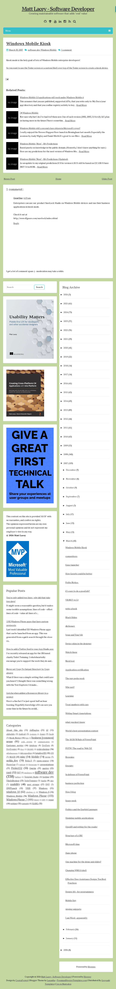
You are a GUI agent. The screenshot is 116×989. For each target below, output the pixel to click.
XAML (35, 803)
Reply (16, 223)
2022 (66, 330)
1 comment (66, 49)
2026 (66, 294)
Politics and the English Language (81, 809)
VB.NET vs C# (72, 599)
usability (15, 784)
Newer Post (9, 178)
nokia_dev (12, 760)
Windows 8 (44, 792)
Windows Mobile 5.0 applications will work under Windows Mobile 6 (52, 97)
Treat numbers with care (77, 704)
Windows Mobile (48, 49)
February (70, 929)
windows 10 (13, 792)
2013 (66, 409)
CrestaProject (22, 980)
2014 (66, 401)
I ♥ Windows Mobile (29, 112)
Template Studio (31, 777)
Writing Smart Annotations (78, 713)
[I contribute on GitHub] (44, 21)
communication (44, 742)
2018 (66, 365)
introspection (26, 753)
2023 (66, 321)
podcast (22, 764)
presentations (47, 764)
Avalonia (33, 734)
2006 (66, 949)
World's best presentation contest (81, 730)
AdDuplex (34, 730)
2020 (66, 347)
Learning (69, 695)
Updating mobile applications (79, 818)
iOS (52, 753)
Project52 (16, 768)
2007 (66, 463)
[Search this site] (74, 21)
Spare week (70, 800)
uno (52, 780)
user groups (33, 784)
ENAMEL (30, 749)
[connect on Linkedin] (59, 21)
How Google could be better (78, 573)
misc (22, 756)
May (68, 532)
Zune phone (71, 852)
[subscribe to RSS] (69, 21)
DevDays (46, 745)
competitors (71, 556)
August (69, 505)
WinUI (36, 800)
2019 (66, 356)
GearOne (18, 198)
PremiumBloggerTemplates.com (72, 980)
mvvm (47, 757)
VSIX (28, 788)
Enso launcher (72, 564)
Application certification (77, 669)
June (68, 523)
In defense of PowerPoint (77, 774)
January (69, 938)
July (68, 514)
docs (22, 749)
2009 (66, 445)
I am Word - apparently (76, 917)
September (71, 496)
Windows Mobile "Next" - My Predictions (39, 143)
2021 (66, 339)
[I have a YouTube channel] (54, 21)
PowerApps (33, 764)
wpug (51, 799)
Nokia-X (28, 760)
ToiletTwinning (30, 780)
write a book (71, 608)
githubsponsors (11, 753)
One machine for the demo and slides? (83, 861)
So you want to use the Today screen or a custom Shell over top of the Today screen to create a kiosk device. (57, 67)
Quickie (32, 768)
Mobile (35, 756)
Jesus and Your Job (74, 634)
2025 (66, 303)
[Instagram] (64, 21)
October (70, 487)
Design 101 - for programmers (79, 891)
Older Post (107, 178)
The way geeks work (74, 678)
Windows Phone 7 (16, 799)
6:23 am (27, 198)
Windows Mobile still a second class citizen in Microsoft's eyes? (50, 128)
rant (8, 772)
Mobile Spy (70, 900)
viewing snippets (73, 909)
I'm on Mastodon (63, 984)
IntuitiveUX (40, 753)
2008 (66, 454)
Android (22, 734)
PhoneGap (10, 764)
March (69, 540)
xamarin (25, 803)
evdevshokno (43, 749)
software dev (34, 49)
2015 (66, 392)
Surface (18, 777)
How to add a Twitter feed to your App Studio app (29, 649)
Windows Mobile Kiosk (28, 43)
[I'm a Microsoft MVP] (49, 21)
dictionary (70, 626)
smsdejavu (28, 773)
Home (58, 178)
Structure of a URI (73, 835)
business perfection (74, 783)
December (71, 469)
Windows (43, 788)
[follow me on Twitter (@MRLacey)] (41, 21)
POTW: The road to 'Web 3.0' (78, 748)
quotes (45, 768)
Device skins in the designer (78, 643)
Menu (8, 30)
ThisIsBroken (12, 780)
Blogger (91, 966)
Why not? (69, 687)
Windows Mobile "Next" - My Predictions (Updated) (44, 159)
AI (47, 730)
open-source (43, 760)
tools (43, 780)
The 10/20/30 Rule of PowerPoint (80, 739)
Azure (42, 734)
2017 (66, 374)
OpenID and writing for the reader (81, 826)
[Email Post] (6, 78)
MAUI (12, 756)
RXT (19, 772)
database (33, 745)
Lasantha (51, 980)
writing (13, 803)
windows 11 (30, 792)
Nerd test (70, 660)
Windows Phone (37, 795)
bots (26, 738)
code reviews (26, 742)
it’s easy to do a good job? (77, 591)
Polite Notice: (72, 582)
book (51, 734)
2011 (66, 427)
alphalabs (10, 734)
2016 (66, 383)
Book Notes (15, 737)
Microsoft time (72, 844)
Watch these (71, 652)
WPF (43, 800)
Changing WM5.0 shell (76, 870)
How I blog (70, 791)
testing (45, 776)
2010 (66, 436)
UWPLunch (11, 788)
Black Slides (71, 617)
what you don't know (75, 722)
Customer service (14, 745)
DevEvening (11, 749)
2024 (66, 312)
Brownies (69, 757)
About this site (14, 730)
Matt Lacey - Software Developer (58, 8)
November (71, 478)
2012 (66, 418)
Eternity (69, 765)
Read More (81, 105)
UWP (47, 784)
